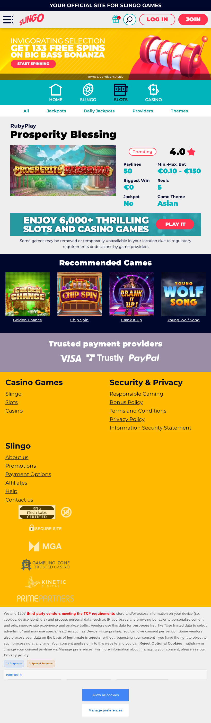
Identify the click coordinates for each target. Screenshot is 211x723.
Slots (121, 99)
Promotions (20, 466)
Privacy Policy (127, 419)
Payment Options (28, 474)
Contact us (19, 500)
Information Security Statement (150, 428)
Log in (157, 19)
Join (193, 19)
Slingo (88, 99)
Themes (179, 111)
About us (17, 457)
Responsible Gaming (136, 394)
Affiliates (16, 483)
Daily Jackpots (99, 111)
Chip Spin (79, 320)
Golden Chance (27, 320)
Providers (143, 111)
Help (11, 491)
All (26, 111)
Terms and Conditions (138, 411)
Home (56, 99)
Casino (153, 99)
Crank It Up (131, 320)
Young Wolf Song (184, 320)
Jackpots (56, 111)
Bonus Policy (126, 402)
